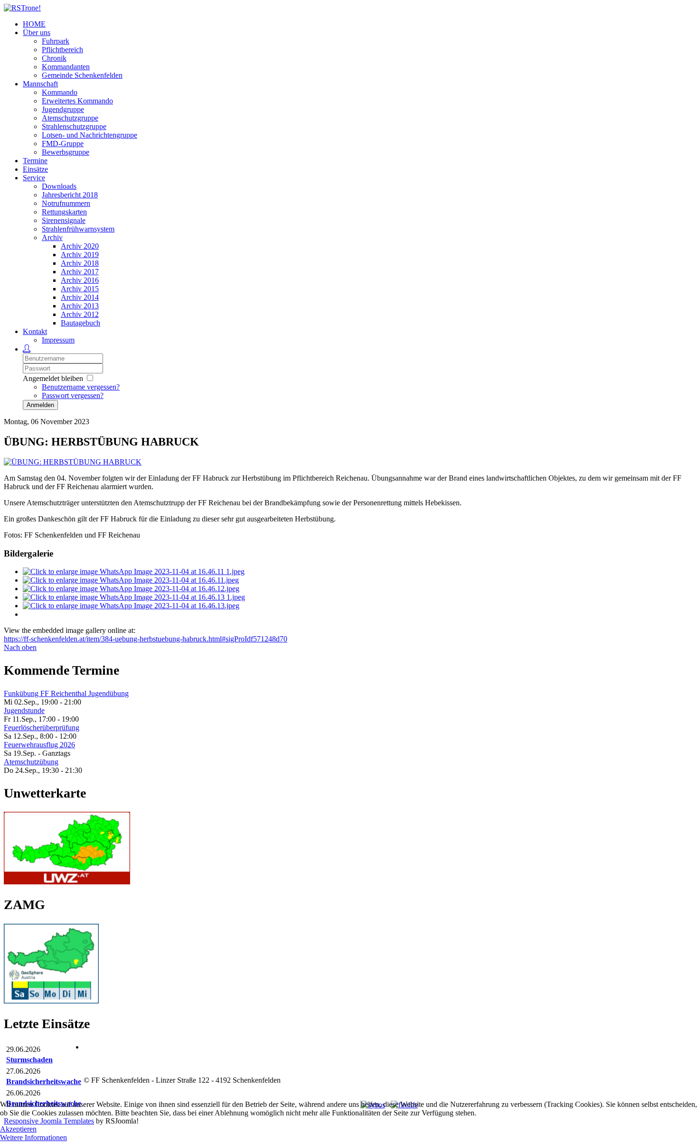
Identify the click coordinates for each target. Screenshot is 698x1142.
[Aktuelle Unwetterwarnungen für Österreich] (67, 882)
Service (34, 178)
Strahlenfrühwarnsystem (78, 229)
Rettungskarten (64, 212)
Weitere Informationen (33, 1137)
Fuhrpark (55, 41)
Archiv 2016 (80, 280)
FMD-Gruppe (63, 143)
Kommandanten (66, 67)
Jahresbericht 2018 (70, 195)
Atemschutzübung (31, 762)
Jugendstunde (24, 710)
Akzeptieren (18, 1129)
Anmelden (40, 405)
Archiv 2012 (80, 314)
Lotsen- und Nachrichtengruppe (89, 135)
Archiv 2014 (80, 297)
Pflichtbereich (62, 50)
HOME (34, 24)
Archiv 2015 (80, 289)
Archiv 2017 (80, 272)
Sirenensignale (63, 220)
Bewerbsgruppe (65, 152)
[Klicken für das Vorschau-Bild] (72, 462)
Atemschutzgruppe (70, 118)
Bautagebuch (80, 323)
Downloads (59, 186)
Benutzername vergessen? (81, 387)
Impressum (58, 340)
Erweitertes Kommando (77, 101)
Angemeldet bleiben (53, 378)
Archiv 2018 (80, 263)
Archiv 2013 (80, 306)
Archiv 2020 (80, 246)
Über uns (36, 32)
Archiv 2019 (80, 255)
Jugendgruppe (63, 109)
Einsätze (35, 169)
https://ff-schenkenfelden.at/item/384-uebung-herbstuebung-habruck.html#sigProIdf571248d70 (145, 639)
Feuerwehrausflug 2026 (39, 745)
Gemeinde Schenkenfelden (82, 75)
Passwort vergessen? (73, 395)
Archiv (52, 237)
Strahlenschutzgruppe (74, 126)
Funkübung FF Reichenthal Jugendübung (66, 693)
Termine (35, 161)
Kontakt (35, 331)
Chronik (54, 58)
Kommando (59, 92)
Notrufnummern (66, 203)
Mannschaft (40, 84)
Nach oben (20, 647)
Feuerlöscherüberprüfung (41, 728)
